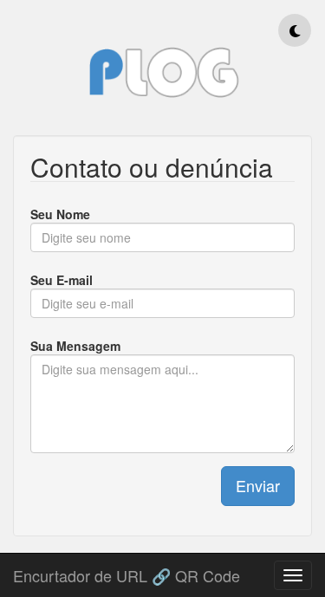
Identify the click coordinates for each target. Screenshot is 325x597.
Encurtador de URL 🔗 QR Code (126, 572)
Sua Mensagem (75, 345)
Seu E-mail (61, 280)
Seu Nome (60, 214)
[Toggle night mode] (294, 30)
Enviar (258, 485)
